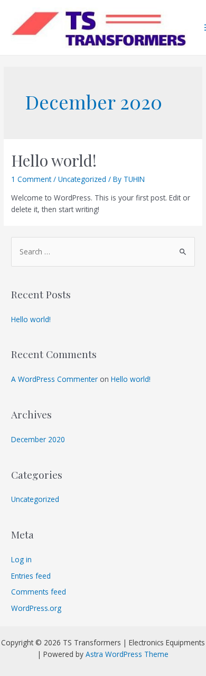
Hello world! (54, 160)
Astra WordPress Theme (127, 654)
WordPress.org (36, 608)
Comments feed (38, 592)
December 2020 (38, 439)
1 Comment (31, 179)
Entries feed (31, 576)
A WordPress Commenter (54, 379)
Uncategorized (82, 179)
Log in (21, 559)
